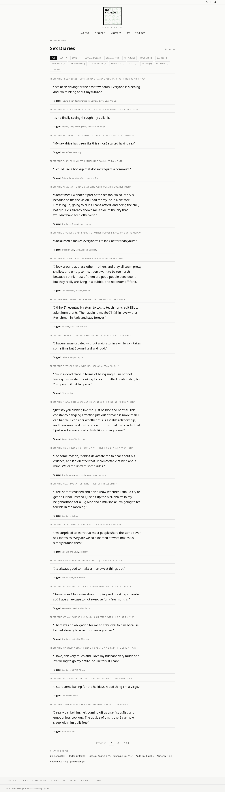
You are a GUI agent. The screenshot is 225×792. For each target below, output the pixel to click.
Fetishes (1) (162, 63)
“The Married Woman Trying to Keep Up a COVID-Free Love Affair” (97, 648)
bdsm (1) (133, 63)
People (100, 32)
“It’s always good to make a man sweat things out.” (89, 568)
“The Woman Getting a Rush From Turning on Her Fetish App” (95, 586)
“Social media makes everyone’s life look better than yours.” (95, 241)
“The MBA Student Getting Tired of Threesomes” (87, 483)
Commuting (74, 178)
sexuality (92, 126)
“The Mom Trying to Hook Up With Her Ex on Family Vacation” (95, 448)
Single (64, 439)
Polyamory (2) (77, 63)
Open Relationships (78, 100)
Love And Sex (111, 100)
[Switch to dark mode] (206, 2)
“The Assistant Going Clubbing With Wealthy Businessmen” (94, 187)
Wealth (79, 290)
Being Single (74, 439)
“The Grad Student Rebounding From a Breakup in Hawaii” (93, 704)
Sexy (72, 126)
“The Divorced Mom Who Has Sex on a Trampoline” (88, 366)
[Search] (215, 2)
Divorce (65, 393)
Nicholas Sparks (100, 755)
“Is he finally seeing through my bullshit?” (82, 118)
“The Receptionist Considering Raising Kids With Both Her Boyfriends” (101, 79)
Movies (116, 32)
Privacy (85, 780)
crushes (69, 577)
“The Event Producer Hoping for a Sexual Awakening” (90, 524)
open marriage (99, 475)
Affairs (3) (129, 57)
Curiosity (93, 249)
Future (65, 100)
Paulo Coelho (144, 755)
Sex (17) (64, 57)
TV (128, 32)
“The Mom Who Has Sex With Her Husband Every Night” (90, 258)
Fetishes (65, 326)
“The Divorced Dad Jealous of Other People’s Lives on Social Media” (99, 233)
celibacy (65, 357)
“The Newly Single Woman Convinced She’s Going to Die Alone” (96, 402)
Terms (97, 780)
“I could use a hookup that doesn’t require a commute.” (92, 169)
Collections (39, 780)
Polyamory (93, 100)
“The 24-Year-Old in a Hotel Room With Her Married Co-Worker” (96, 135)
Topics (140, 32)
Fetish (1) (147, 63)
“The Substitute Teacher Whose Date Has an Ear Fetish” (91, 299)
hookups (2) (145, 57)
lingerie (65, 126)
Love (101, 100)
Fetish (76, 608)
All (53, 57)
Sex (63, 152)
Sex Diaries (67, 608)
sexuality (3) (112, 57)
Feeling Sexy (80, 126)
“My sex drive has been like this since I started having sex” (94, 143)
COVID (75, 670)
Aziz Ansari (164, 755)
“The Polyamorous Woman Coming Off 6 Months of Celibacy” (94, 335)
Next (126, 743)
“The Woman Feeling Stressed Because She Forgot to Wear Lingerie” (99, 109)
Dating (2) (162, 57)
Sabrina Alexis (123, 755)
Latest (84, 32)
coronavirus (79, 577)
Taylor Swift (77, 755)
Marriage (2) (117, 63)
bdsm (87, 608)
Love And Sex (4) (93, 57)
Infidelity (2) (58, 63)
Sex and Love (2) (98, 63)
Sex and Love (78, 224)
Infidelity (66, 249)
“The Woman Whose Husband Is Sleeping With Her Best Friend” (95, 617)
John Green (78, 761)
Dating (65, 178)
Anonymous (59, 761)
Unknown (58, 755)
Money (86, 290)
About (73, 780)
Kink (82, 608)
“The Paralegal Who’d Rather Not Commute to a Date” (90, 161)
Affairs (69, 152)
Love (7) (76, 57)
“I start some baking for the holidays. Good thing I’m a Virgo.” (96, 687)
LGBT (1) (56, 69)
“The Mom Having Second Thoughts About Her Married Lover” (95, 678)
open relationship (83, 475)
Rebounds (66, 731)
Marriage (70, 290)
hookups (101, 126)
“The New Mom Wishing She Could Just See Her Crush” (90, 560)
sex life (88, 224)
